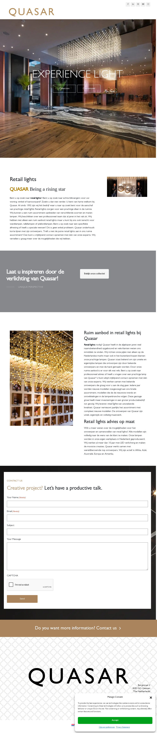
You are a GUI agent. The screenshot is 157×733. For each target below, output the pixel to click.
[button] (150, 697)
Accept (115, 720)
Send (22, 599)
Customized (89, 88)
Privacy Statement (123, 727)
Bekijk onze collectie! (94, 274)
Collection (64, 88)
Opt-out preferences (107, 727)
